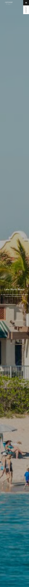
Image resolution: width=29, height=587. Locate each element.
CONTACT (26, 10)
